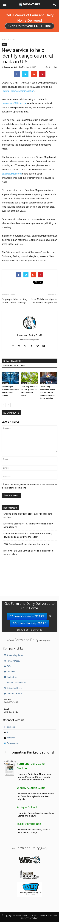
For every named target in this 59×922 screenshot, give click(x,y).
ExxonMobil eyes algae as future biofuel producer (44, 301)
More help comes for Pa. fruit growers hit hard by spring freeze (28, 525)
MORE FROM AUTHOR (14, 365)
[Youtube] (45, 346)
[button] (54, 4)
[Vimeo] (38, 346)
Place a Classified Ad (16, 683)
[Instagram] (20, 346)
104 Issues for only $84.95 (29, 623)
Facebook (10, 727)
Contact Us (11, 677)
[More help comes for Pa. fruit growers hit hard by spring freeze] (29, 378)
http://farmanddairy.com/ (29, 340)
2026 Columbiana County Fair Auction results (26, 544)
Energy (5, 383)
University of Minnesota (14, 103)
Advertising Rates (14, 655)
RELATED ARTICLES (13, 361)
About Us (10, 672)
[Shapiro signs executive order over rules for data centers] (10, 378)
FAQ (8, 666)
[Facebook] (14, 346)
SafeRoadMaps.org (12, 173)
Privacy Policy (13, 661)
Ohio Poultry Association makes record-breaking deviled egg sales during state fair (47, 392)
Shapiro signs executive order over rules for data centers (27, 515)
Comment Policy (14, 693)
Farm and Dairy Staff (13, 67)
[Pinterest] (26, 346)
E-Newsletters (13, 743)
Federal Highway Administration (18, 91)
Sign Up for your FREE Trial (29, 26)
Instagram (11, 738)
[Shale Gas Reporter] (29, 878)
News (4, 44)
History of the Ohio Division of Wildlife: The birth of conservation (28, 552)
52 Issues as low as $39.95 (27, 616)
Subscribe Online (14, 688)
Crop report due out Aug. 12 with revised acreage (15, 301)
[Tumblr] (32, 346)
